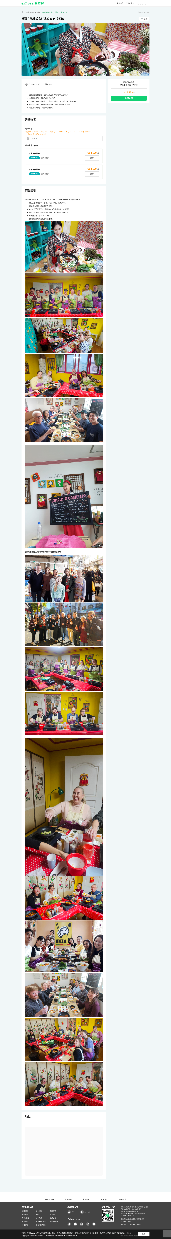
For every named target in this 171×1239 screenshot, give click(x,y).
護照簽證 (25, 1225)
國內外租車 (54, 1221)
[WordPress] (88, 1224)
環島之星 (53, 1218)
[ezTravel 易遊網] (33, 3)
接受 (143, 1234)
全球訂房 (53, 1211)
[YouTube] (75, 1224)
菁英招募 (122, 1199)
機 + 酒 (52, 1214)
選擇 (92, 158)
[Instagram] (81, 1224)
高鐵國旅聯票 (41, 1225)
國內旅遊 (39, 1218)
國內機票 (39, 1211)
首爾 (38, 12)
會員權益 (68, 1199)
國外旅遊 (25, 1214)
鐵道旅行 (25, 1221)
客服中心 (120, 3)
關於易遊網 (49, 1199)
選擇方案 (129, 98)
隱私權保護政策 (71, 1235)
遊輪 (37, 1214)
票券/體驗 (25, 1218)
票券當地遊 (30, 12)
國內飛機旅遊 (41, 1221)
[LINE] (94, 1224)
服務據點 (104, 1199)
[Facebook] (69, 1224)
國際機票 (25, 1211)
